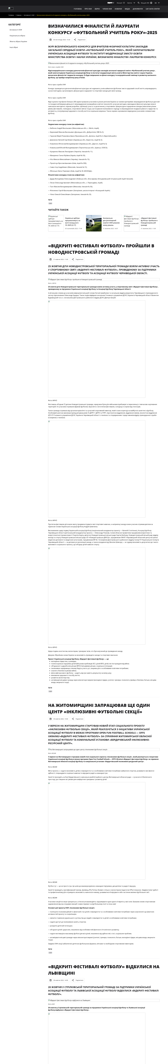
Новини (118, 9)
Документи (138, 9)
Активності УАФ (29, 15)
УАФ (50, 203)
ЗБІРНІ (97, 9)
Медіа (127, 9)
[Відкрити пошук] (138, 3)
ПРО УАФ (88, 9)
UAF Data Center (153, 9)
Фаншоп (119, 3)
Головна (78, 9)
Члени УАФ (107, 9)
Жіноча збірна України (18, 41)
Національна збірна (17, 36)
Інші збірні (14, 47)
